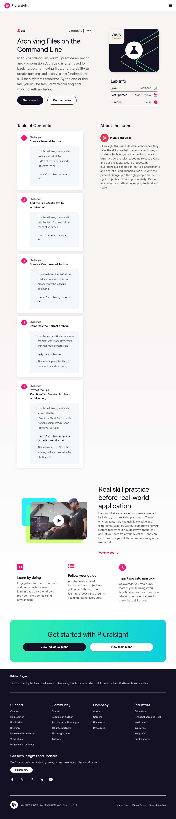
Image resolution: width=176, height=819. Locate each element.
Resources (99, 728)
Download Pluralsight (22, 733)
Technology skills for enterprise (75, 683)
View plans (16, 739)
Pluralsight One (61, 733)
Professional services (22, 744)
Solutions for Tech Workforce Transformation (122, 683)
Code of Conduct (157, 804)
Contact (15, 711)
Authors (56, 739)
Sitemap (15, 728)
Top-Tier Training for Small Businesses (32, 683)
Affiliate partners (61, 728)
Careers (97, 717)
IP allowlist (16, 722)
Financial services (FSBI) (148, 717)
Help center (17, 717)
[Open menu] (170, 6)
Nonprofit (140, 733)
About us (98, 711)
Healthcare (141, 722)
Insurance (140, 728)
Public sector (142, 739)
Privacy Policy (138, 804)
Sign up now (21, 769)
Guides (56, 711)
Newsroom (99, 722)
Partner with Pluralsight (65, 722)
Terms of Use (122, 804)
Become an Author (62, 717)
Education (140, 711)
